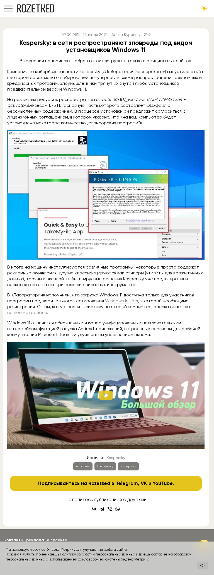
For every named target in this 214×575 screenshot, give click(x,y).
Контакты (13, 540)
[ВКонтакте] (94, 509)
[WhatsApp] (117, 509)
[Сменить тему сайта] (204, 8)
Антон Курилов (125, 35)
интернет (128, 466)
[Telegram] (102, 509)
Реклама (35, 540)
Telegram (127, 483)
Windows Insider (121, 300)
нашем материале (27, 312)
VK (144, 483)
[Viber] (109, 509)
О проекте (57, 540)
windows (83, 466)
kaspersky (105, 466)
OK (203, 565)
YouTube (162, 483)
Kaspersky (116, 457)
